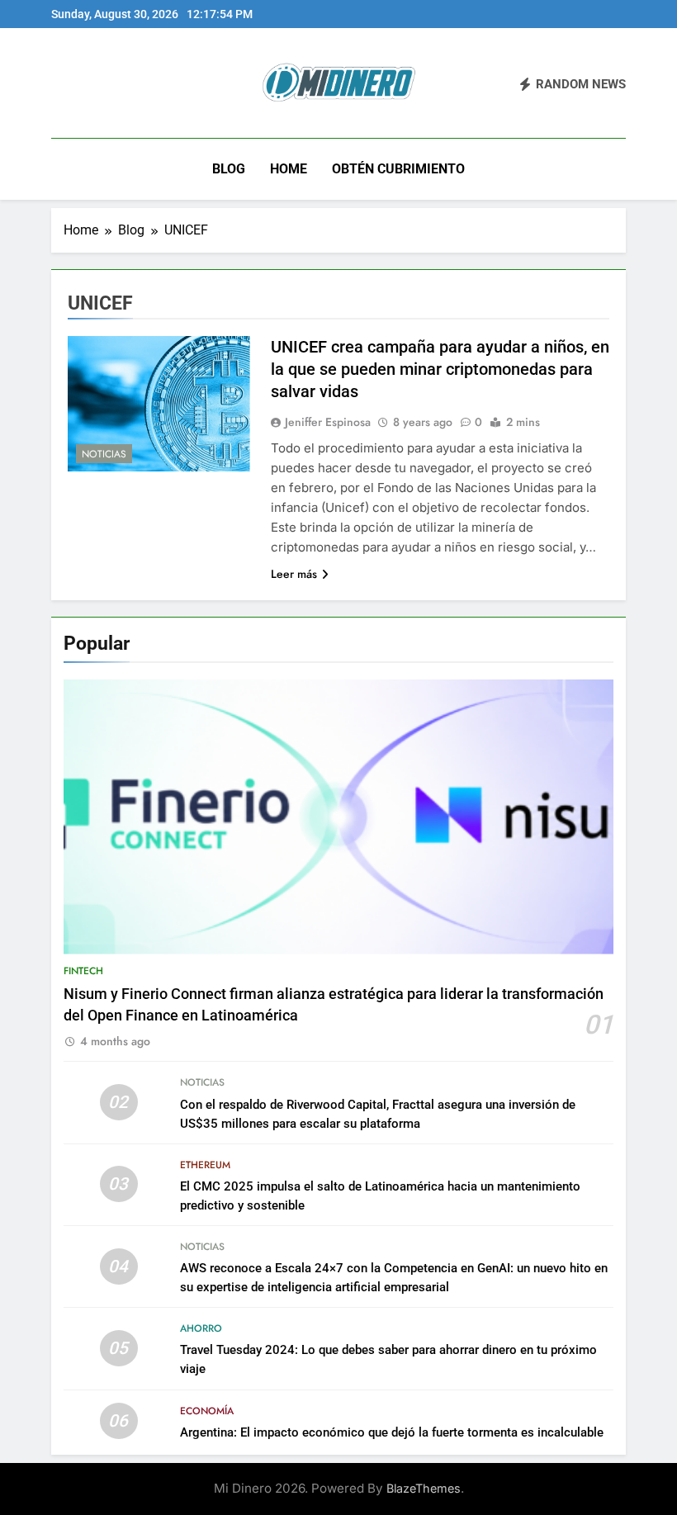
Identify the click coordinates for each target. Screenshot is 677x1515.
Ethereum (205, 1165)
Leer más (294, 574)
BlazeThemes (423, 1488)
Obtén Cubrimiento (398, 169)
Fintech (83, 970)
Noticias (104, 454)
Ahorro (201, 1328)
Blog (228, 169)
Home (288, 169)
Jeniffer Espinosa (328, 422)
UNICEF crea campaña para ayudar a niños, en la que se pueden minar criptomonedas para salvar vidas (440, 369)
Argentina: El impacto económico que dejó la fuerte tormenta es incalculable (392, 1432)
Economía (207, 1411)
